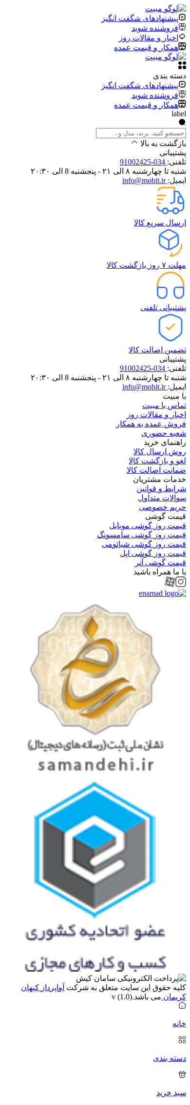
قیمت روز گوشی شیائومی (144, 544)
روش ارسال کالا (159, 451)
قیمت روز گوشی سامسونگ (141, 535)
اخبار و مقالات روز (156, 414)
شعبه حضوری (163, 433)
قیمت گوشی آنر (160, 562)
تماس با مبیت (164, 405)
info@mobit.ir (145, 180)
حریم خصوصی (162, 507)
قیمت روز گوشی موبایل (147, 525)
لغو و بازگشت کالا (157, 461)
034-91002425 (143, 162)
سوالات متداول (162, 498)
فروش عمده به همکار (151, 424)
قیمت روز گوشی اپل (153, 553)
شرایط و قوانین (161, 488)
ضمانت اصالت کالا (156, 470)
